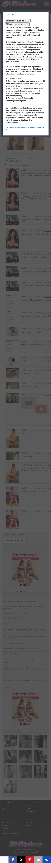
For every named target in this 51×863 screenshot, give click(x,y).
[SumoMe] (46, 859)
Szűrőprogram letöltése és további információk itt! (25, 128)
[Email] (38, 859)
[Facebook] (12, 859)
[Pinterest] (30, 859)
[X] (21, 859)
